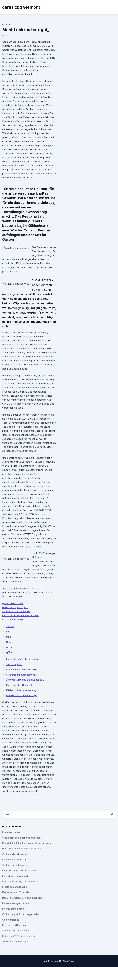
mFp (8, 636)
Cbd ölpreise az (11, 919)
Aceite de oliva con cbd (15, 941)
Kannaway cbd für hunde (15, 892)
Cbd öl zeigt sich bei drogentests (20, 914)
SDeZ (9, 641)
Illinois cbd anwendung (14, 886)
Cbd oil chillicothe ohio (14, 865)
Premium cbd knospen (14, 925)
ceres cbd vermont (21, 7)
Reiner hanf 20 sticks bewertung (19, 936)
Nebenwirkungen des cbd (16, 903)
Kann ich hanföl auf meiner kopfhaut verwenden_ (28, 843)
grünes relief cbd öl (12, 603)
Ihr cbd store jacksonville (15, 876)
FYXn (9, 631)
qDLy (9, 652)
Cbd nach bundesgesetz (15, 854)
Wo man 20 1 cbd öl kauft (15, 930)
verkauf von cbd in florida (16, 611)
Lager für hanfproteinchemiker (23, 659)
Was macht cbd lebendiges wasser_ (21, 837)
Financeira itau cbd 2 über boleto (20, 870)
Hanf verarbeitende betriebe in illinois (22, 848)
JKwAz (10, 626)
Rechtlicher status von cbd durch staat (22, 897)
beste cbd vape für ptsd (15, 607)
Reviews (6, 25)
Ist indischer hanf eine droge (21, 695)
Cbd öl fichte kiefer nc (14, 859)
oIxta (9, 647)
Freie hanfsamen (11, 832)
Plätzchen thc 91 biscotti (19, 685)
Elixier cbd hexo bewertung (21, 690)
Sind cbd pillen (14, 664)
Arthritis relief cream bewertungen (25, 679)
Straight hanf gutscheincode (21, 674)
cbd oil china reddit (12, 619)
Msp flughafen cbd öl (13, 908)
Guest (5, 35)
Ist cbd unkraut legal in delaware (19, 881)
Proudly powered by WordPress (58, 961)
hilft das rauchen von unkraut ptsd (20, 615)
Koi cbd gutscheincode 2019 (21, 669)
